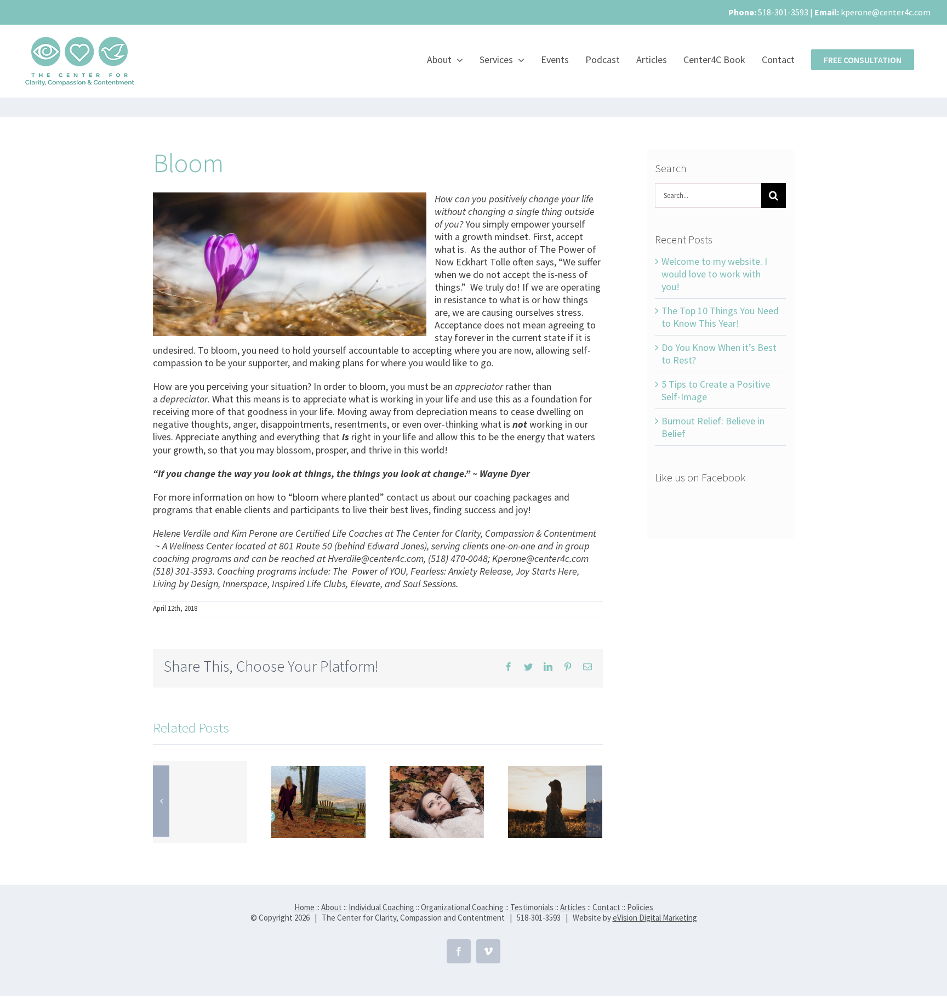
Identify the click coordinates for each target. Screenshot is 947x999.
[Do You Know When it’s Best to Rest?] (437, 800)
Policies (640, 907)
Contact (606, 907)
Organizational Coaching (462, 907)
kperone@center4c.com (886, 12)
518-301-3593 (783, 12)
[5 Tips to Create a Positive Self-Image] (555, 800)
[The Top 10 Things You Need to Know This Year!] (318, 800)
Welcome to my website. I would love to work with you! (714, 274)
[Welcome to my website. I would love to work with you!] (200, 802)
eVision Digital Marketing (655, 917)
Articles (573, 907)
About (331, 907)
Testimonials (532, 907)
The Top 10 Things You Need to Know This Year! (720, 317)
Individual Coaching (381, 907)
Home (304, 907)
